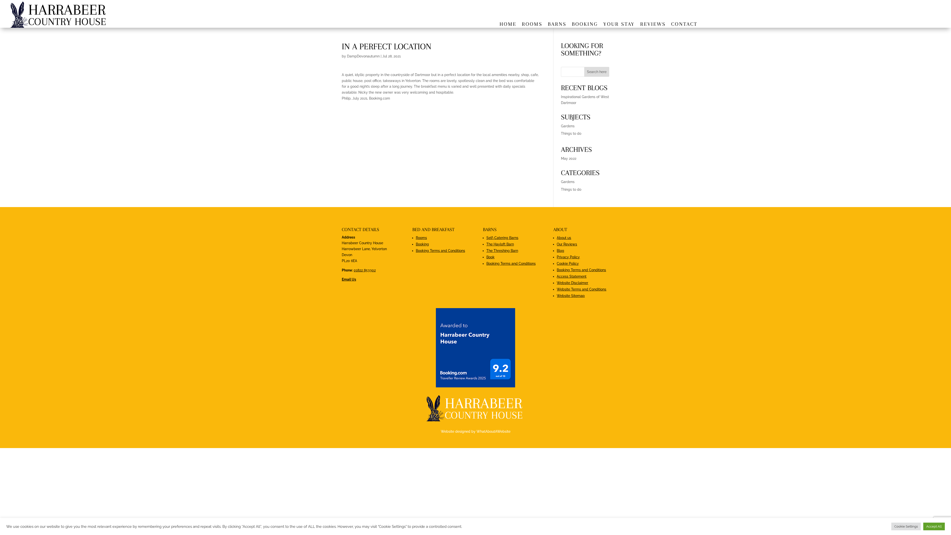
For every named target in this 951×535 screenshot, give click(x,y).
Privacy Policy (568, 257)
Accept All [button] (934, 526)
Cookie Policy (568, 264)
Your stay (619, 24)
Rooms (532, 24)
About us (564, 238)
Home (508, 24)
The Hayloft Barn (500, 244)
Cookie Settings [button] (906, 526)
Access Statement (571, 276)
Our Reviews (567, 244)
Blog (560, 251)
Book (490, 257)
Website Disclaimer (572, 283)
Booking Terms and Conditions (440, 251)
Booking (585, 24)
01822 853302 (365, 270)
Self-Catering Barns (502, 238)
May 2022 (568, 158)
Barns (557, 24)
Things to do (571, 133)
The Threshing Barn (502, 251)
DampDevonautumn (363, 56)
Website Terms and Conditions (581, 289)
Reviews (653, 24)
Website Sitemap (571, 296)
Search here (597, 72)
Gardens (568, 126)
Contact (684, 24)
